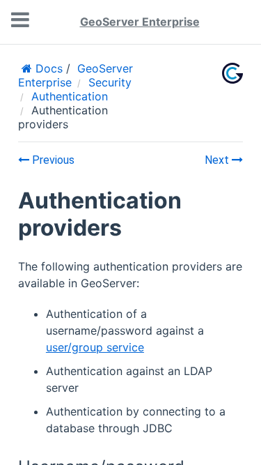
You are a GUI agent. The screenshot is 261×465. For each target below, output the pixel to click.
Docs (47, 68)
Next (218, 160)
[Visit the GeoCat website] (232, 73)
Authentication (69, 96)
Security (110, 82)
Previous (51, 160)
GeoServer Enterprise (140, 22)
